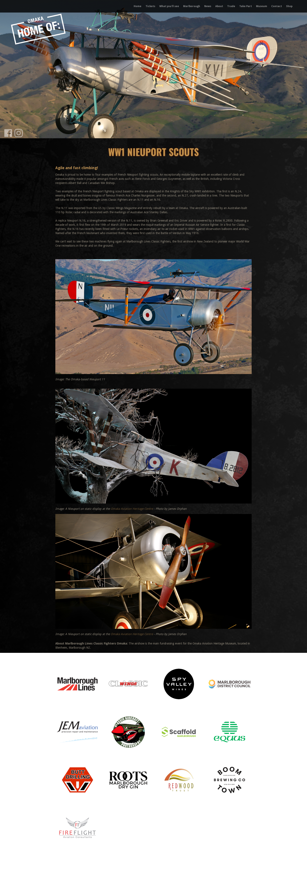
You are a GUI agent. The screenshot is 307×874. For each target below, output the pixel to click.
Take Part (245, 6)
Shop (289, 6)
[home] (22, 6)
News (207, 6)
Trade (231, 6)
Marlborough (191, 6)
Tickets (150, 6)
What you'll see (169, 6)
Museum (261, 6)
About (219, 6)
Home (137, 6)
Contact (276, 6)
